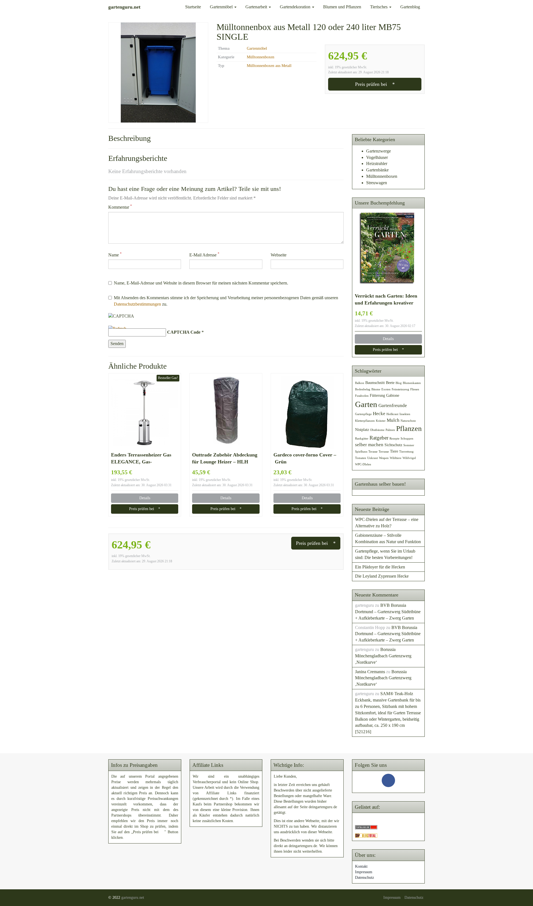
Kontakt (361, 866)
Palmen (390, 429)
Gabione (392, 395)
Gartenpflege (363, 414)
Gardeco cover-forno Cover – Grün (304, 458)
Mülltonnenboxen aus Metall (269, 66)
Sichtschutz (393, 445)
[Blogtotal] (366, 835)
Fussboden (362, 395)
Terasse (373, 451)
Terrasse (384, 451)
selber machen (369, 444)
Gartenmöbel (222, 6)
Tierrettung (406, 451)
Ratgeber (378, 438)
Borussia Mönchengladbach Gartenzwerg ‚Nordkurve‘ (383, 656)
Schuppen (407, 438)
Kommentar (120, 206)
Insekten (404, 414)
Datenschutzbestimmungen (137, 304)
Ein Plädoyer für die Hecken (380, 567)
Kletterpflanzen (365, 420)
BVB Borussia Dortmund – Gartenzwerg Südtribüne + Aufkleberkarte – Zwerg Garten (388, 611)
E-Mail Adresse (204, 254)
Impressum (363, 872)
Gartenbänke (377, 170)
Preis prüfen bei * (375, 84)
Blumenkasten (412, 383)
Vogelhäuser (377, 157)
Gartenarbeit (256, 6)
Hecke (379, 413)
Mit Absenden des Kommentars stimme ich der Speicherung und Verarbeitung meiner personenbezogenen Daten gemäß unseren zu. (226, 300)
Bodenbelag (362, 389)
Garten (366, 404)
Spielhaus (361, 451)
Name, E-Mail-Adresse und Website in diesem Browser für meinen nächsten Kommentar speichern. (201, 283)
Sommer (408, 445)
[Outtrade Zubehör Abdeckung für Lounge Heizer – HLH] (225, 412)
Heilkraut (392, 414)
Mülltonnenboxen (260, 57)
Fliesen (414, 389)
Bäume (375, 389)
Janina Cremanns (370, 671)
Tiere (394, 451)
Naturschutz (408, 420)
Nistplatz (362, 429)
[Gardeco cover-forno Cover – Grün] (307, 412)
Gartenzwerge (378, 151)
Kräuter (381, 420)
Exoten (386, 389)
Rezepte (394, 438)
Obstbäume (377, 429)
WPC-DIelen (363, 464)
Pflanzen (409, 429)
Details (144, 498)
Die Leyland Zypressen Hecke (382, 576)
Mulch (393, 420)
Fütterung (377, 395)
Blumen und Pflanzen (342, 6)
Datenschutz (364, 877)
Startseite (193, 6)
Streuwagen (376, 182)
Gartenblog (410, 6)
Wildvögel (409, 458)
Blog (399, 383)
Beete (390, 382)
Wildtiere (395, 458)
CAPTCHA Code (183, 332)
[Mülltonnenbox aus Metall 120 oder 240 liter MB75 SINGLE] (158, 73)
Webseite (278, 255)
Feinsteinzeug (400, 389)
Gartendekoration (295, 6)
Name (115, 254)
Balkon (359, 383)
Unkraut (372, 458)
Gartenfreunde (392, 405)
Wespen (384, 458)
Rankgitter (361, 438)
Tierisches (379, 6)
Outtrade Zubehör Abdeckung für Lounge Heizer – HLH (224, 458)
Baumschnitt (375, 382)
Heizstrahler (376, 163)
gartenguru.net (132, 897)
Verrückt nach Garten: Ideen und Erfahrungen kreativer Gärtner (386, 299)
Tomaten (360, 458)
